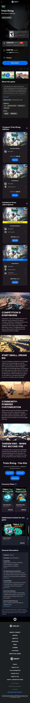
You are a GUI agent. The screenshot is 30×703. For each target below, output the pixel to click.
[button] (7, 75)
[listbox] (15, 151)
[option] (15, 151)
